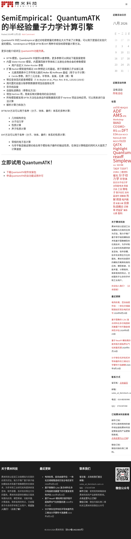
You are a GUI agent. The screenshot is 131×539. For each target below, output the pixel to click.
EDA (115, 134)
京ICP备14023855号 (74, 529)
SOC (114, 165)
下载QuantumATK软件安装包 (21, 172)
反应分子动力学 (120, 182)
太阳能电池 (118, 186)
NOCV (116, 141)
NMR (124, 138)
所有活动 (117, 93)
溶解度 (123, 196)
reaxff (118, 156)
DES (119, 131)
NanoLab (117, 137)
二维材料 (123, 172)
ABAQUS (124, 107)
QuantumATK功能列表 (32, 50)
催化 (115, 175)
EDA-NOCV (123, 134)
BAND (117, 123)
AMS (117, 115)
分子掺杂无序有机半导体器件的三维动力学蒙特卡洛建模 (121, 361)
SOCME (120, 165)
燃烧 (118, 199)
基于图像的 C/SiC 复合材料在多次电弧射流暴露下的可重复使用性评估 (59, 491)
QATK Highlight (120, 146)
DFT (125, 130)
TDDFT (124, 168)
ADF (117, 111)
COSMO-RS (119, 128)
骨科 (120, 213)
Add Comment (28, 34)
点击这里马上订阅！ (88, 498)
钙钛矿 (119, 210)
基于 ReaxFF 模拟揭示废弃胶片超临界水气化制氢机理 (121, 344)
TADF (116, 168)
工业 (120, 189)
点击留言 (124, 383)
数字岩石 (120, 192)
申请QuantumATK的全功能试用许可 (24, 175)
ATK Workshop (119, 118)
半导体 (123, 179)
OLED (122, 141)
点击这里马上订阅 (120, 438)
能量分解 (119, 203)
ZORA (116, 172)
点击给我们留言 (95, 477)
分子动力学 (120, 177)
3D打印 (116, 107)
